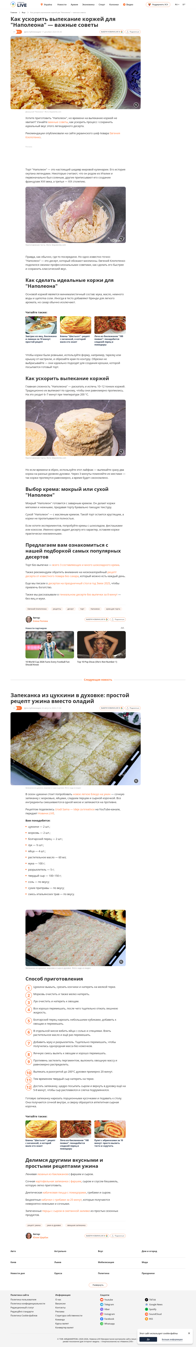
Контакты (60, 1307)
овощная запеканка (76, 1225)
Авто (13, 1251)
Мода (145, 1262)
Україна (48, 4)
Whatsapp (109, 1323)
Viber (107, 1309)
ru (176, 4)
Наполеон (95, 609)
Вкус (23, 12)
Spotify (152, 1309)
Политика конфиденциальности (28, 1303)
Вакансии (60, 1303)
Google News (156, 1304)
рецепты (57, 609)
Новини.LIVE (46, 813)
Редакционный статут (22, 1307)
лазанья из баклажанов (52, 1174)
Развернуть (98, 1285)
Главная (14, 12)
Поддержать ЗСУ (160, 4)
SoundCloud (155, 1314)
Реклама (59, 1311)
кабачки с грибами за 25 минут (61, 1199)
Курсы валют (62, 1323)
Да (148, 1339)
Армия (74, 4)
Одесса (58, 1273)
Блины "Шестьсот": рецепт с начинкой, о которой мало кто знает (75, 339)
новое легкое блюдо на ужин (92, 794)
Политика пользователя (23, 1299)
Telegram (109, 1304)
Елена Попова (40, 621)
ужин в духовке (54, 1225)
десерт (70, 609)
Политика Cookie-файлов (24, 1315)
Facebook (109, 1318)
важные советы (58, 122)
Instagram (109, 1314)
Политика (103, 1273)
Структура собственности (68, 1315)
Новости (62, 4)
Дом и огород (149, 1251)
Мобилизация (106, 1262)
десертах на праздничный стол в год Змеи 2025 (79, 583)
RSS (151, 1318)
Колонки (114, 4)
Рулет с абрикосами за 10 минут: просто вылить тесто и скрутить (108, 1143)
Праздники (148, 1273)
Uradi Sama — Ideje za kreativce (75, 809)
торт (82, 609)
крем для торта (113, 609)
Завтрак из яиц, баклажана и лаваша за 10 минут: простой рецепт (41, 339)
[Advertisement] (74, 155)
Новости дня (18, 1273)
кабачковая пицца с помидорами (64, 1192)
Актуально (60, 1251)
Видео (129, 4)
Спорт (102, 4)
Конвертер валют (64, 1327)
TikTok (152, 1299)
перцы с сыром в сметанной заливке (66, 1211)
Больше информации (172, 1339)
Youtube (108, 1299)
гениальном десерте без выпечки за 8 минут (88, 594)
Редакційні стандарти (22, 1311)
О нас (58, 1299)
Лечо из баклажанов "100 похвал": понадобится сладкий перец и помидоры (108, 340)
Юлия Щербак (40, 1237)
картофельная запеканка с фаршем (58, 1181)
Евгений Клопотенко (37, 609)
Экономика (88, 4)
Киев (13, 1262)
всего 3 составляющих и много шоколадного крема (85, 565)
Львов (57, 1262)
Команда (60, 1319)
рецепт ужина (34, 1225)
